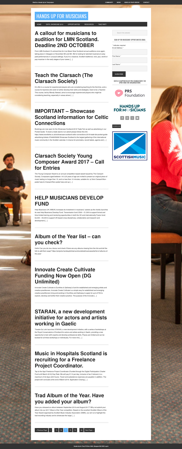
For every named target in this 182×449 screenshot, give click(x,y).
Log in (106, 446)
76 (61, 430)
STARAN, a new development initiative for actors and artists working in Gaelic (71, 317)
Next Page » (89, 430)
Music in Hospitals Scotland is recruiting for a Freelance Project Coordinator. (71, 359)
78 (70, 430)
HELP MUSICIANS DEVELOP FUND (69, 200)
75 (56, 430)
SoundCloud (116, 126)
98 (81, 430)
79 (75, 430)
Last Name (116, 64)
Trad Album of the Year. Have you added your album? (69, 398)
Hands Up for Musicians (61, 16)
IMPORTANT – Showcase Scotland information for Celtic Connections (71, 117)
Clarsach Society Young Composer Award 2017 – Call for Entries (69, 161)
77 (66, 430)
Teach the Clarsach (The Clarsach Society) (64, 78)
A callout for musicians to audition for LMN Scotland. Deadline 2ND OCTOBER (67, 39)
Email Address (117, 48)
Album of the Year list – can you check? (68, 239)
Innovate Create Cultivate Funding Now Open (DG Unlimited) (65, 275)
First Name (116, 56)
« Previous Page (41, 430)
